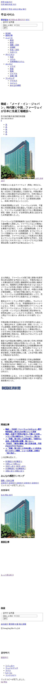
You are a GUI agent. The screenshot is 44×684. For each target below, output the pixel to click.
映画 (12, 71)
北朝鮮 (12, 47)
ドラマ (12, 66)
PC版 (16, 624)
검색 (5, 28)
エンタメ (9, 64)
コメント (13, 83)
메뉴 (5, 682)
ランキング (9, 78)
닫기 (27, 20)
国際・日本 (14, 45)
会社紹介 (4, 624)
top (2, 682)
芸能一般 (13, 76)
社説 (12, 57)
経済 (12, 43)
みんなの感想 (15, 85)
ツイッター (9, 666)
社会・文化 (14, 50)
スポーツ (13, 52)
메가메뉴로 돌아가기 (17, 20)
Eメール (8, 673)
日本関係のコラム (17, 62)
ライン (8, 670)
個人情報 (22, 624)
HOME (8, 33)
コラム (12, 59)
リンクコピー (10, 675)
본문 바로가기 (6, 2)
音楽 (12, 69)
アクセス (13, 81)
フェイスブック (11, 668)
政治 (12, 40)
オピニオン (9, 54)
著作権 (11, 624)
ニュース (9, 38)
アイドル (13, 73)
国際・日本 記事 (7, 481)
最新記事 (9, 35)
